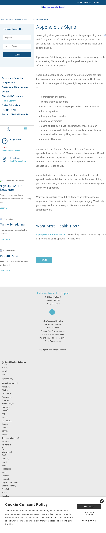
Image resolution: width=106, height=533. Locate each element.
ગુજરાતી (5, 410)
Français (5, 400)
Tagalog (5, 496)
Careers (96, 2)
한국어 (4, 434)
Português (6, 469)
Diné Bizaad (7, 452)
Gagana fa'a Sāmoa (10, 482)
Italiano (5, 427)
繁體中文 (5, 387)
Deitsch (5, 459)
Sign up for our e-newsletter (51, 234)
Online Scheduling (84, 2)
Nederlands (7, 397)
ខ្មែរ (3, 448)
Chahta (5, 390)
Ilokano (5, 424)
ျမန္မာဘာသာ (7, 379)
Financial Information (12, 96)
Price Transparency (53, 341)
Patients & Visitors (13, 19)
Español (5, 489)
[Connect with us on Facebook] (52, 312)
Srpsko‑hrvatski (8, 486)
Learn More (5, 208)
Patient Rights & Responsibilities (53, 338)
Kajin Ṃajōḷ (6, 445)
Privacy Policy (53, 328)
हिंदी (3, 414)
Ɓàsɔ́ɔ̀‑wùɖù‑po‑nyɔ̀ (10, 438)
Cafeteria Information (12, 78)
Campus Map (8, 82)
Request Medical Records (15, 114)
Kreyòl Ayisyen (8, 404)
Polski (4, 465)
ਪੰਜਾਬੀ (4, 472)
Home (2, 19)
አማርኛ (4, 368)
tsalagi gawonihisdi (10, 383)
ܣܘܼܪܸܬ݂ (4, 492)
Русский (5, 479)
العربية (4, 371)
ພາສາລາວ (6, 441)
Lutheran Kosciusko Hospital (53, 293)
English (5, 364)
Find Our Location (18, 161)
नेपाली (4, 455)
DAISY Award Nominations (15, 87)
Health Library (27, 19)
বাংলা (3, 374)
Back (44, 260)
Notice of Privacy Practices (53, 334)
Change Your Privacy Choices (53, 331)
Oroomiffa (6, 394)
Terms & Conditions (53, 324)
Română (5, 476)
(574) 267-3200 (53, 304)
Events (5, 91)
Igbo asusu (6, 421)
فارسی (4, 462)
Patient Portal (9, 109)
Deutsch (5, 407)
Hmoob (5, 417)
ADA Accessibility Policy (53, 321)
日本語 (4, 431)
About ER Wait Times (11, 151)
